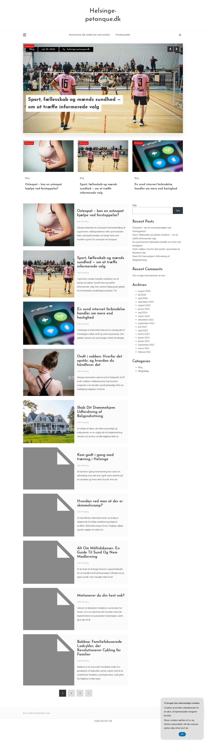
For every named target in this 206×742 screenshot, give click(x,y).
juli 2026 (142, 325)
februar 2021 (144, 382)
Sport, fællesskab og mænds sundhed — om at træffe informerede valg (98, 219)
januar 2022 (144, 371)
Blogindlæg (143, 401)
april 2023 (143, 360)
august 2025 (144, 335)
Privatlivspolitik (122, 34)
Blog (31, 52)
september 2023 (146, 353)
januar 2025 (144, 339)
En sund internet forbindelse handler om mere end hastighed (72, 107)
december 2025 (145, 332)
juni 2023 (142, 357)
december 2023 (145, 350)
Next (176, 49)
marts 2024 (144, 346)
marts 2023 (144, 364)
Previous (170, 49)
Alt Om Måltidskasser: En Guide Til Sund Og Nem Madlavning (98, 583)
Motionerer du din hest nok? (101, 626)
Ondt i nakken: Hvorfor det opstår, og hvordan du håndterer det (99, 391)
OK (182, 734)
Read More (171, 107)
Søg (134, 235)
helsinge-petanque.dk (80, 52)
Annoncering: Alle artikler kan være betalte (89, 34)
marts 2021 (144, 378)
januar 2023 (144, 368)
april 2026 (143, 328)
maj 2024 (142, 342)
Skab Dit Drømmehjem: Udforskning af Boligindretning (96, 442)
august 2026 (144, 321)
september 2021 (146, 375)
